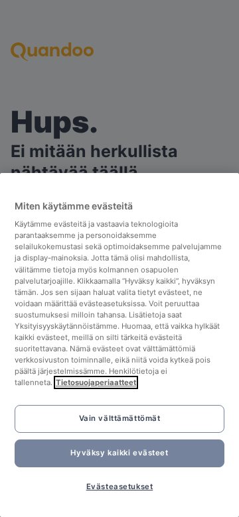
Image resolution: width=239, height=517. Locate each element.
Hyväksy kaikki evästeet (119, 452)
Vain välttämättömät (120, 418)
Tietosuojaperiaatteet (96, 382)
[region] (119, 345)
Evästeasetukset (119, 486)
